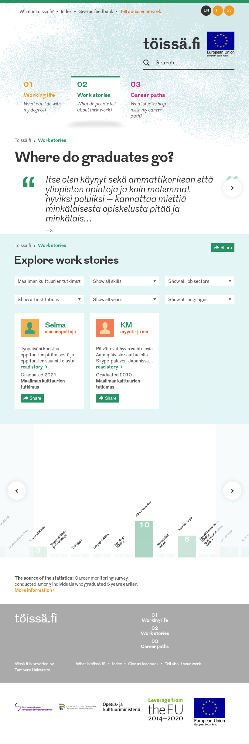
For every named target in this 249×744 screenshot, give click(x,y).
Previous (16, 490)
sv (229, 10)
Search (149, 63)
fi (218, 10)
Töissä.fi (23, 141)
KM (126, 325)
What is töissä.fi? (36, 12)
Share (226, 247)
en (206, 10)
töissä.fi (171, 45)
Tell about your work (140, 12)
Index (66, 12)
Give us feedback (95, 12)
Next (232, 187)
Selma (55, 325)
